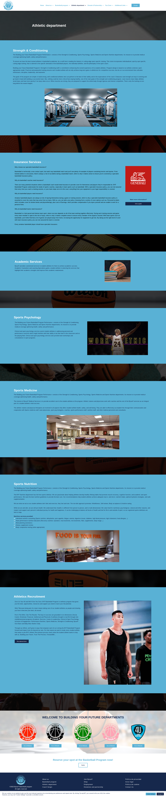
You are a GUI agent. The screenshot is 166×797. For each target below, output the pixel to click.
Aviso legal (129, 782)
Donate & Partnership (95, 5)
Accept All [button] (160, 794)
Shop (85, 782)
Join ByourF (88, 779)
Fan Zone (108, 5)
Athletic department (77, 5)
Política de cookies (132, 784)
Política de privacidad (133, 779)
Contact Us (129, 787)
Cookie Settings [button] (151, 794)
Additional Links (120, 5)
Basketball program (61, 5)
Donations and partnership (93, 787)
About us (49, 5)
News (42, 5)
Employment (88, 784)
